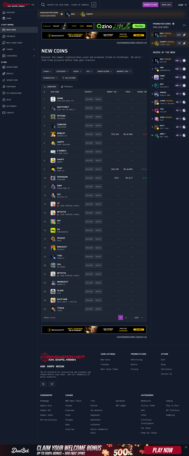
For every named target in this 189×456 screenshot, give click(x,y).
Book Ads (166, 4)
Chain (46, 71)
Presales (68, 86)
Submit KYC (45, 410)
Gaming (169, 401)
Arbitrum (69, 429)
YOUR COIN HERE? (161, 27)
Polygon (69, 420)
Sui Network (96, 410)
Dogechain (95, 415)
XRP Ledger (121, 405)
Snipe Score (103, 71)
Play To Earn (172, 405)
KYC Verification (48, 420)
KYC (88, 71)
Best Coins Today (109, 369)
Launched (51, 86)
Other (68, 415)
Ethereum (69, 410)
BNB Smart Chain (73, 401)
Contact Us (166, 374)
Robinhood (95, 420)
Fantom (94, 405)
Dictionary (166, 369)
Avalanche (95, 424)
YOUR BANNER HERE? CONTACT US (132, 42)
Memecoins (146, 401)
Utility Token (148, 405)
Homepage (44, 401)
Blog (163, 364)
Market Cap (122, 71)
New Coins (105, 359)
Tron (93, 401)
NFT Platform (172, 410)
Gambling (170, 415)
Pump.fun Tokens (149, 433)
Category (61, 71)
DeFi (143, 410)
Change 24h (49, 77)
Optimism (120, 401)
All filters (70, 77)
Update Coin (46, 405)
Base (67, 424)
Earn (163, 359)
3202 (137, 317)
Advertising (136, 359)
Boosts (134, 364)
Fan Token (146, 428)
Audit (76, 71)
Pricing (134, 369)
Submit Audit (46, 415)
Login (180, 4)
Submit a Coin (150, 4)
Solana (68, 405)
